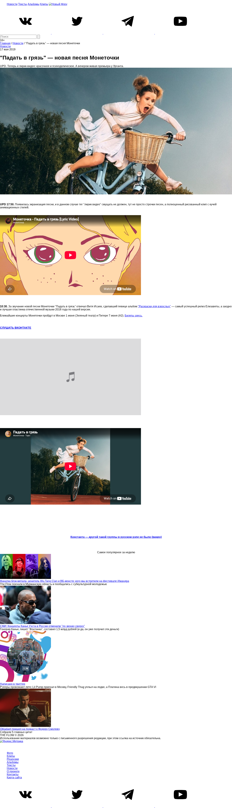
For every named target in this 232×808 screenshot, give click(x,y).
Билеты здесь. (133, 315)
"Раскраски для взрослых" (154, 306)
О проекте (13, 771)
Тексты (22, 4)
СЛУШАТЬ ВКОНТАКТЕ (15, 327)
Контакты (13, 774)
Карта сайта (14, 777)
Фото (10, 753)
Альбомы (33, 4)
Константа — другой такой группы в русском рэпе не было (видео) (116, 537)
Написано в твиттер (12, 683)
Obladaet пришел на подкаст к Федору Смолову (30, 729)
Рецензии (13, 759)
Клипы (44, 4)
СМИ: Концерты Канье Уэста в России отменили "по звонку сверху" (42, 626)
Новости (12, 4)
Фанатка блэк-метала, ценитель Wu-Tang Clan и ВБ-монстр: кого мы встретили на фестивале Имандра (64, 581)
